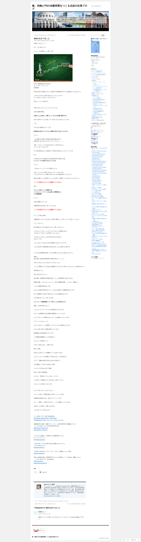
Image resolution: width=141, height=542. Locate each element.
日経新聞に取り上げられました (99, 249)
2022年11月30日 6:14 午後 (44, 513)
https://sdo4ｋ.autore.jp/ (40, 430)
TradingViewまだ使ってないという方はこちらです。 (49, 420)
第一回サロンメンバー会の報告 (99, 189)
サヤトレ (95, 96)
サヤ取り (95, 85)
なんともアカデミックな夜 (98, 242)
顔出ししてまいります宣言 (98, 214)
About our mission (96, 179)
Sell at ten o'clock (97, 110)
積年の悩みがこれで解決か (98, 196)
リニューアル (95, 227)
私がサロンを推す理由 (97, 195)
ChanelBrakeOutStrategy (99, 102)
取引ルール (94, 92)
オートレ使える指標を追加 (98, 228)
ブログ (93, 77)
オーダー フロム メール (99, 82)
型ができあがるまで (96, 253)
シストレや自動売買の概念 (98, 74)
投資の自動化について (97, 224)
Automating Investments (97, 164)
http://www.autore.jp (39, 439)
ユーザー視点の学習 (96, 190)
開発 (93, 80)
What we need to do (96, 159)
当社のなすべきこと (42, 38)
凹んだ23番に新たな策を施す (98, 230)
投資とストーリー (96, 115)
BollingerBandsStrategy (98, 99)
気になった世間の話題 (97, 120)
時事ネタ (94, 118)
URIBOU (95, 112)
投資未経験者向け (96, 117)
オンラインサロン (43, 500)
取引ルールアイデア (96, 93)
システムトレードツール (52, 500)
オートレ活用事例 (96, 71)
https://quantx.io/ (38, 461)
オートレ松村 (51, 40)
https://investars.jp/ (39, 453)
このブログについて (38, 29)
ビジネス (61, 500)
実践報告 (94, 95)
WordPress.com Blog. (104, 538)
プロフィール (95, 79)
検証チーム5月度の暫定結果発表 (99, 245)
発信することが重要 (96, 187)
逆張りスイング (96, 104)
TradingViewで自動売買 (97, 223)
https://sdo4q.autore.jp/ (40, 463)
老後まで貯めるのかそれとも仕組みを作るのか (45, 35)
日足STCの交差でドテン (98, 114)
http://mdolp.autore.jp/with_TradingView (45, 418)
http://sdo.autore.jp (39, 447)
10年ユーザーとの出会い (97, 239)
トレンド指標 (96, 98)
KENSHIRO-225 (97, 108)
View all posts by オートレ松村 (52, 495)
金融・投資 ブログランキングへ (98, 130)
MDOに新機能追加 (96, 240)
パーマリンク (66, 500)
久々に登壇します (96, 192)
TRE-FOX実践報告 (97, 111)
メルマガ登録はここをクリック (98, 258)
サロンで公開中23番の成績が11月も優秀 (76, 35)
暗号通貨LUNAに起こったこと (99, 243)
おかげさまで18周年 (96, 183)
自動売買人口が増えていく (98, 226)
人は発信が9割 (95, 221)
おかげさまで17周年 (96, 193)
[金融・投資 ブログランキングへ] (95, 129)
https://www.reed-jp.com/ (41, 428)
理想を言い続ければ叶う (97, 231)
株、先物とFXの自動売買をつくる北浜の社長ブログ (59, 7)
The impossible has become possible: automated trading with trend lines (99, 173)
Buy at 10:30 (96, 101)
